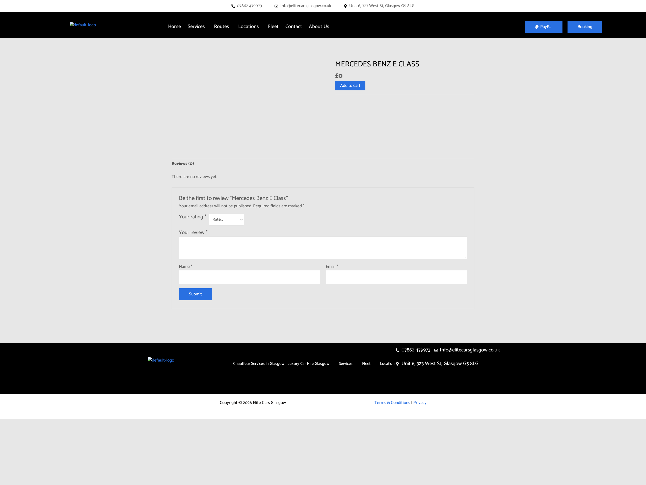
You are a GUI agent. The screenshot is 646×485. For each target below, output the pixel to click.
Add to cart (350, 85)
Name (185, 266)
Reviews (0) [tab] (183, 163)
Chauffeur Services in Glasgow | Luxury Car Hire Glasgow (281, 363)
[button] (197, 27)
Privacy (419, 402)
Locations (248, 26)
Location (387, 363)
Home (174, 26)
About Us (319, 26)
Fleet (273, 26)
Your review (193, 232)
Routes (221, 26)
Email (332, 266)
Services (196, 26)
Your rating (192, 217)
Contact (293, 26)
